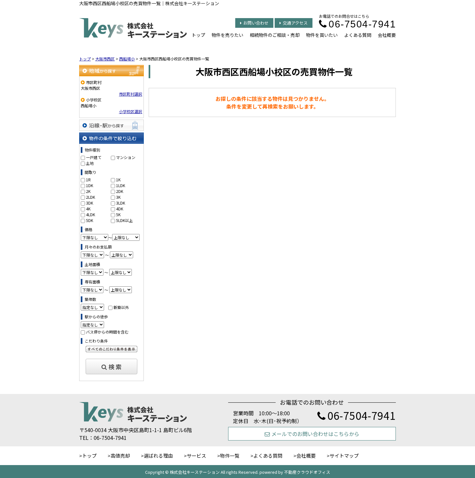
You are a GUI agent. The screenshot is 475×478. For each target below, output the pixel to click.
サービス (196, 455)
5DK (89, 220)
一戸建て (93, 157)
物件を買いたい (322, 35)
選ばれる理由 (158, 455)
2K (88, 191)
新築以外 (121, 307)
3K (118, 197)
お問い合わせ (256, 23)
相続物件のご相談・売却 (275, 35)
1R (88, 179)
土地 (90, 163)
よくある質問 (357, 35)
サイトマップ (344, 455)
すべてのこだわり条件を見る (111, 349)
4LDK (90, 214)
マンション (125, 157)
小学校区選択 (130, 111)
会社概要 (387, 35)
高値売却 (120, 455)
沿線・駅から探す (111, 125)
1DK (89, 185)
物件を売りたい (227, 35)
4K (88, 208)
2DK (119, 191)
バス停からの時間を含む (107, 332)
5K (118, 214)
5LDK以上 (124, 220)
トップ (198, 35)
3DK (89, 203)
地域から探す (111, 70)
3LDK (120, 203)
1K (118, 179)
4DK (119, 208)
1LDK (120, 185)
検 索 (115, 366)
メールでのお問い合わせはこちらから (315, 434)
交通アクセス (295, 23)
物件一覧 (229, 455)
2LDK (90, 197)
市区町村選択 (130, 94)
